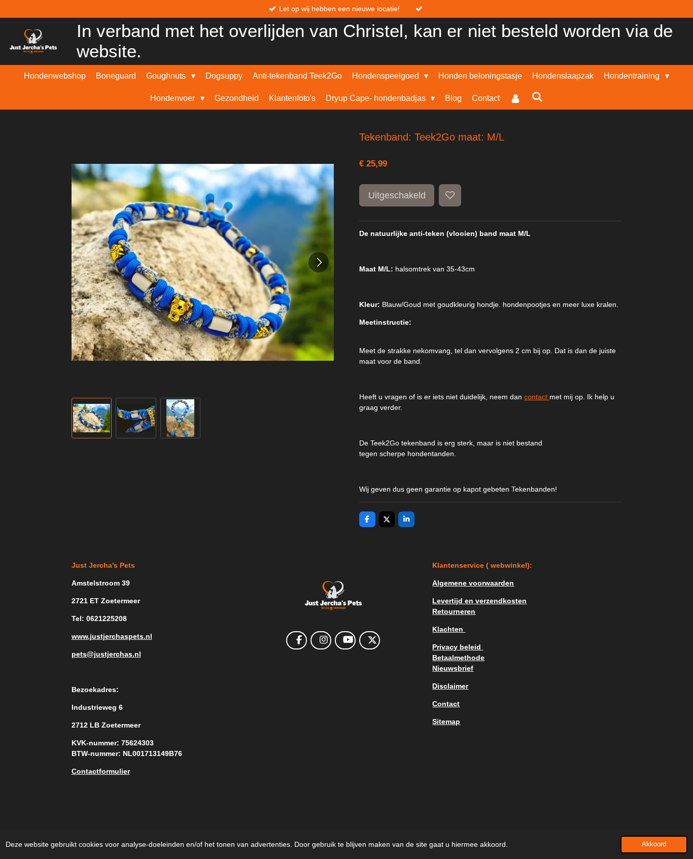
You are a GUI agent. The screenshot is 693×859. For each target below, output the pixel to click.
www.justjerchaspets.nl (112, 636)
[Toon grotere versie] (333, 595)
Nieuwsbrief (452, 668)
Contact (446, 704)
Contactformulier (101, 771)
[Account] (515, 98)
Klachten (448, 629)
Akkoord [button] (654, 844)
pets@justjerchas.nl (106, 654)
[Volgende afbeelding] (318, 262)
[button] (92, 418)
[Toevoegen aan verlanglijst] (450, 195)
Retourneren (453, 611)
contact (536, 397)
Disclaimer (450, 686)
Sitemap (446, 721)
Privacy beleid (457, 647)
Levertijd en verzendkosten (479, 601)
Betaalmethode (458, 658)
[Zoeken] (536, 97)
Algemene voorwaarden (473, 583)
